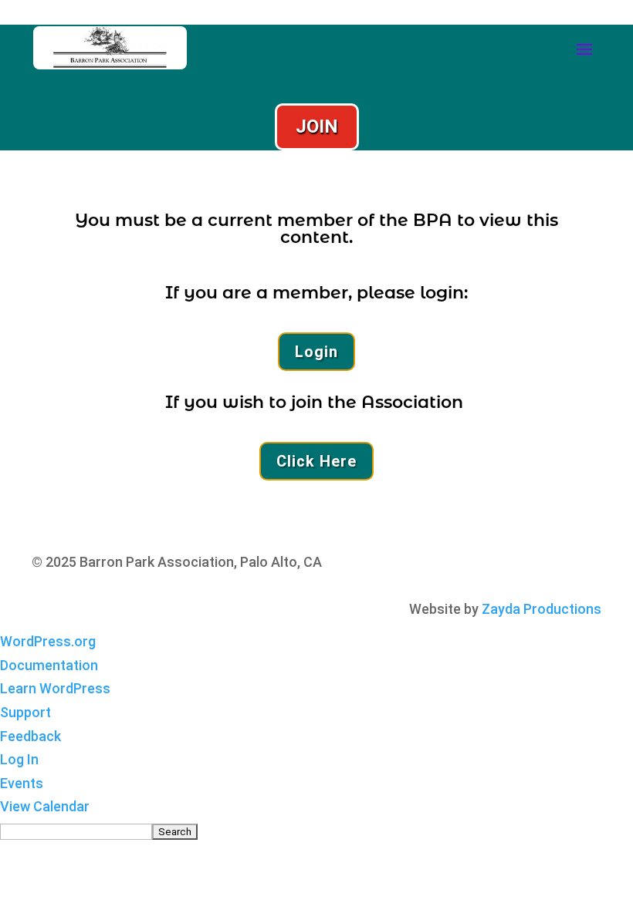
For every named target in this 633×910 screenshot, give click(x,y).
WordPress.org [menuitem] (48, 641)
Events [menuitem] (21, 783)
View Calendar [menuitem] (45, 806)
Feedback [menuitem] (30, 736)
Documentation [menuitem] (49, 665)
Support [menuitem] (25, 712)
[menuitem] (316, 831)
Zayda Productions (541, 609)
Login (316, 351)
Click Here (316, 461)
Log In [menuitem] (19, 759)
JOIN (317, 126)
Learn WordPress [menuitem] (55, 688)
